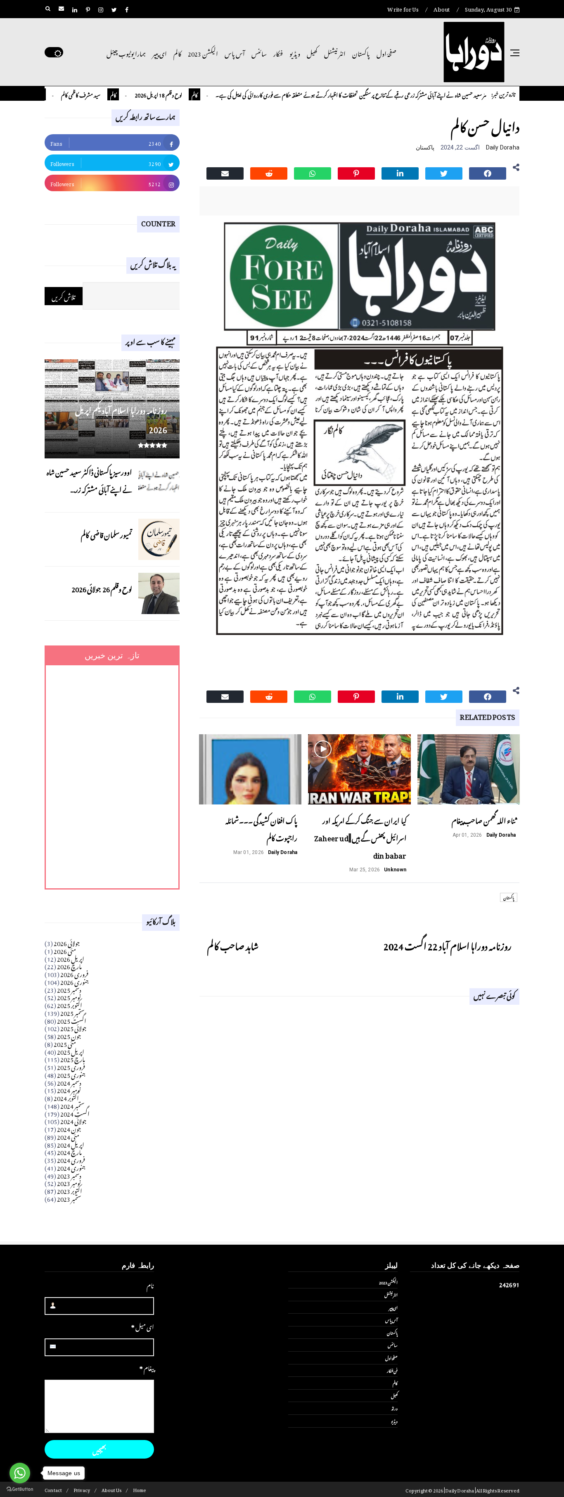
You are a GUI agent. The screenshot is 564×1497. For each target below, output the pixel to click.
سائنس (259, 52)
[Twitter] (443, 172)
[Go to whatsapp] (19, 1473)
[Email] (225, 172)
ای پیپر (159, 52)
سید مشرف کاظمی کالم (108, 94)
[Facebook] (487, 172)
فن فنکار (392, 1370)
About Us (112, 1489)
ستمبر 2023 (69, 1197)
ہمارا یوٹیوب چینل (126, 52)
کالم (177, 52)
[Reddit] (268, 172)
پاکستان (361, 52)
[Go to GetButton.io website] (20, 1488)
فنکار (278, 52)
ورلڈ (394, 1408)
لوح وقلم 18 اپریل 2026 (186, 94)
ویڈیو (294, 52)
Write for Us (402, 8)
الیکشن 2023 (203, 52)
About (442, 8)
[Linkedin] (400, 172)
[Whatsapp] (312, 172)
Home (140, 1489)
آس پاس (235, 52)
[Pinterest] (356, 172)
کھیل (312, 52)
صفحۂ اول (386, 52)
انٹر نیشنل (335, 52)
